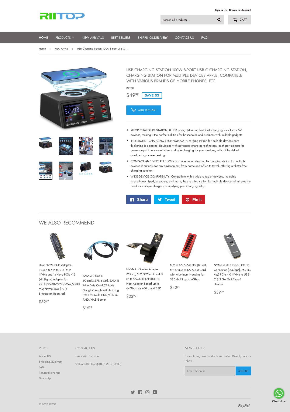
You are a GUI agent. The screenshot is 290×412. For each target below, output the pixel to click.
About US (45, 356)
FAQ (204, 37)
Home (43, 37)
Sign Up (243, 371)
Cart (243, 19)
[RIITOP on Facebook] (140, 393)
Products (63, 37)
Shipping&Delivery (50, 361)
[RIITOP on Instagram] (147, 393)
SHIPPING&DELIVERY (153, 37)
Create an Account (240, 10)
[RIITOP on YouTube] (155, 393)
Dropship (45, 378)
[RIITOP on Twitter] (133, 393)
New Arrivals (93, 37)
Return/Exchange (49, 373)
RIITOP (52, 404)
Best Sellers (120, 37)
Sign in (219, 10)
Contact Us (184, 37)
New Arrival (61, 49)
